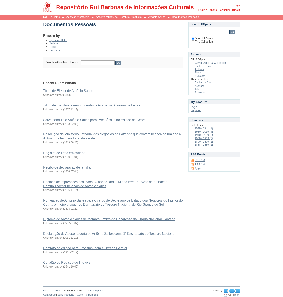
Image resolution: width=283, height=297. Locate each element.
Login (236, 5)
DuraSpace (96, 290)
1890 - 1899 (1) (204, 141)
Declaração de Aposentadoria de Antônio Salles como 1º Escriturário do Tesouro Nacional (109, 233)
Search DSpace (204, 38)
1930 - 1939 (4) (204, 131)
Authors (54, 43)
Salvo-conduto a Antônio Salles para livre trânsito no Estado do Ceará (94, 120)
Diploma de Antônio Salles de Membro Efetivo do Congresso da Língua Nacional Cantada (109, 219)
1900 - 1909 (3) (204, 138)
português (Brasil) (229, 9)
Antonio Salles (157, 16)
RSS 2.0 (200, 164)
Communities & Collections (211, 62)
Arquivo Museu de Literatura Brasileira (119, 16)
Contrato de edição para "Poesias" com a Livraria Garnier (85, 248)
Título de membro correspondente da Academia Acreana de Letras (91, 105)
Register (196, 110)
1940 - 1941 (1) (204, 128)
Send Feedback (66, 294)
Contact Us (49, 294)
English (202, 9)
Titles (52, 46)
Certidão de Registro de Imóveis (66, 262)
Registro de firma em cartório (64, 153)
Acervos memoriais (77, 16)
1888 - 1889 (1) (204, 144)
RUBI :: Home (51, 16)
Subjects (54, 50)
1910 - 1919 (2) (204, 135)
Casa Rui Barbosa (87, 294)
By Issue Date (58, 40)
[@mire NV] (232, 292)
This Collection (204, 41)
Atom (198, 168)
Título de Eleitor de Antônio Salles (68, 91)
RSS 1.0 (200, 160)
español (213, 9)
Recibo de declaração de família (67, 167)
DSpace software (52, 290)
